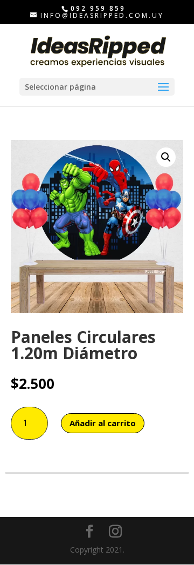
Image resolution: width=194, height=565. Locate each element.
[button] (166, 157)
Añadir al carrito (103, 423)
